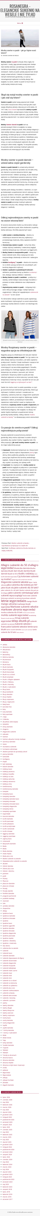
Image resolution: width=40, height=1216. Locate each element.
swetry (5, 1003)
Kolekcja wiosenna (9, 781)
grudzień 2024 (7, 1145)
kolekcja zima (7, 784)
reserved (6, 901)
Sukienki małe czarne (10, 971)
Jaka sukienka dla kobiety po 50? (22, 584)
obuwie (5, 864)
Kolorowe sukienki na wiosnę (11, 598)
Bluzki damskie (8, 667)
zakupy (5, 1078)
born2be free (7, 707)
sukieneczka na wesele (10, 948)
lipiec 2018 (6, 1192)
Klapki (5, 762)
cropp (5, 717)
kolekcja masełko (8, 774)
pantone (5, 873)
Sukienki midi (7, 976)
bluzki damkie (24, 570)
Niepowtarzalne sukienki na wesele (15, 861)
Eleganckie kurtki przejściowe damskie (22, 579)
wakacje (5, 1070)
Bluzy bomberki (8, 692)
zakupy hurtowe (8, 1080)
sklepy (5, 911)
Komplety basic (8, 794)
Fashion (5, 737)
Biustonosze (7, 660)
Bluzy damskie (7, 694)
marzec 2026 (7, 1107)
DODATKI (6, 724)
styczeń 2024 (7, 1172)
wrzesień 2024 (7, 1152)
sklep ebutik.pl (20, 621)
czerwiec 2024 (7, 1159)
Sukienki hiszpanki (9, 966)
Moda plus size (8, 856)
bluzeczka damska (22, 568)
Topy (4, 1040)
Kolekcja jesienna (8, 771)
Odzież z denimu (8, 871)
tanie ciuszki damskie (13, 630)
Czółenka (6, 719)
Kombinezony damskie (10, 789)
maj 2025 (6, 1132)
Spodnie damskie (8, 928)
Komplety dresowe (9, 801)
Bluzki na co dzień (9, 674)
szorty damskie (8, 1020)
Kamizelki (6, 757)
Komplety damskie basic (11, 799)
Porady (5, 888)
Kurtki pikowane (8, 824)
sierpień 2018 (7, 1189)
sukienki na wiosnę (7, 624)
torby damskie (7, 1043)
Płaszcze (5, 881)
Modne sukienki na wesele (11, 55)
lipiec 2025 (6, 1127)
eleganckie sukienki (9, 732)
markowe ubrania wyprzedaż (18, 609)
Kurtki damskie (8, 819)
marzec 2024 (7, 1167)
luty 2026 (6, 1110)
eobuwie (5, 734)
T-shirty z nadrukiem (10, 1033)
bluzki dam (13, 571)
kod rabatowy (7, 764)
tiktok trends (7, 1038)
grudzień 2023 (7, 1174)
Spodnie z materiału (9, 943)
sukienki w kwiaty (8, 993)
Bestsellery (6, 655)
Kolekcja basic (7, 769)
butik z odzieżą (26, 573)
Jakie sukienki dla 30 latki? (26, 587)
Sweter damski (11, 125)
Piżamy (5, 878)
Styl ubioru (6, 946)
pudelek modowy (8, 898)
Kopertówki (6, 814)
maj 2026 (6, 1102)
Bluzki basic (7, 664)
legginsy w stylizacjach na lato (21, 382)
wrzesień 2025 (7, 1122)
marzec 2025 (7, 1137)
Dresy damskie (8, 727)
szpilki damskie (8, 1028)
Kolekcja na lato (8, 776)
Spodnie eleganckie (9, 933)
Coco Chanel (12, 110)
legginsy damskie (8, 834)
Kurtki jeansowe (8, 821)
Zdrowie (5, 1083)
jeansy (32, 452)
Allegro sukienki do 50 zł (15, 565)
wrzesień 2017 (7, 1199)
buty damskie (7, 712)
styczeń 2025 (7, 1142)
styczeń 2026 (7, 1112)
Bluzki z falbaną (8, 682)
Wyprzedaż (6, 1073)
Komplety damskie (9, 796)
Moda (4, 846)
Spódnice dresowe (9, 918)
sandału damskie (8, 906)
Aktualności (6, 650)
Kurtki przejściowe (9, 826)
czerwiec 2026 (7, 1100)
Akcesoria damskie (9, 647)
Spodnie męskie (8, 938)
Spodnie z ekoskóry (9, 941)
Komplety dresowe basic (11, 804)
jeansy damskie (8, 754)
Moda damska (7, 851)
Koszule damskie (8, 816)
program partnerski (9, 896)
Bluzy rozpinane (8, 699)
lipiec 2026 (6, 1097)
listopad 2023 (7, 1177)
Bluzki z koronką (8, 684)
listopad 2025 (7, 1117)
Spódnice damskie (9, 916)
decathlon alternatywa (10, 722)
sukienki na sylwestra (10, 985)
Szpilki (5, 1025)
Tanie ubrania (20, 632)
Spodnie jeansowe (9, 936)
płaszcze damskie (9, 883)
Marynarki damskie (9, 844)
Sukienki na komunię (10, 983)
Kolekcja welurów (8, 779)
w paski (14, 62)
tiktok (4, 1035)
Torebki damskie (8, 1045)
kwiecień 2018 (7, 1194)
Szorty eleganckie (8, 1023)
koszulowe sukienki (29, 598)
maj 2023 (6, 1184)
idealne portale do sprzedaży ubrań (15, 752)
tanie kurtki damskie (27, 629)
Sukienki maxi (7, 973)
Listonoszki (6, 841)
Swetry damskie (8, 1005)
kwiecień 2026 (7, 1105)
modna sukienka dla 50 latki (11, 612)
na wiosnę (32, 272)
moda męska (7, 854)
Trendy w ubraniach (9, 1055)
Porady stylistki (8, 891)
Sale (4, 903)
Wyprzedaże (7, 1075)
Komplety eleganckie (10, 806)
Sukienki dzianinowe (10, 961)
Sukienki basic (7, 953)
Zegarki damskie (8, 1085)
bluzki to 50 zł (13, 573)
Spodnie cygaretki (9, 926)
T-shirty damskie (8, 1030)
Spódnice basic (8, 913)
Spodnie (5, 921)
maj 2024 (6, 1162)
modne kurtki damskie (29, 612)
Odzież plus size (8, 869)
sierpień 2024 (7, 1154)
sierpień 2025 (7, 1125)
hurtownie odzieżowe (10, 749)
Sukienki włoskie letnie (22, 626)
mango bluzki (31, 601)
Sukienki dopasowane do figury (13, 958)
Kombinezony (7, 786)
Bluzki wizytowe (8, 677)
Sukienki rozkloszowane (11, 990)
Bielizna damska (8, 657)
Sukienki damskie (8, 956)
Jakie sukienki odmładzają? (21, 592)
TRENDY (5, 1050)
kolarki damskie (8, 767)
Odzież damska (8, 866)
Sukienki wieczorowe (10, 995)
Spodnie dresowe (8, 931)
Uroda (5, 1068)
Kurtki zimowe (7, 831)
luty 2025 (6, 1140)
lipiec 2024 (6, 1157)
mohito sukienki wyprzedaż (14, 615)
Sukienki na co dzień (10, 980)
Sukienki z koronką (9, 998)
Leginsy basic (7, 839)
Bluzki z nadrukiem (9, 687)
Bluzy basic (6, 689)
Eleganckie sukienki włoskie (14, 582)
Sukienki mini (7, 978)
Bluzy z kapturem (8, 702)
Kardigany (6, 759)
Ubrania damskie (8, 1060)
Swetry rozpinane (9, 1015)
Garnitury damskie (9, 742)
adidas (5, 645)
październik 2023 (8, 1179)
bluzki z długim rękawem (11, 679)
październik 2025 (8, 1120)
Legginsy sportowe (9, 836)
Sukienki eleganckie (9, 963)
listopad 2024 (7, 1147)
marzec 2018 (7, 1197)
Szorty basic (7, 1018)
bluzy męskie (7, 697)
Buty (4, 709)
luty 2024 (6, 1169)
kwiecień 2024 (7, 1164)
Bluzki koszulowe (8, 672)
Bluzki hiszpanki (8, 669)
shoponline (6, 908)
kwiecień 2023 (7, 1187)
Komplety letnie (8, 809)
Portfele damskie (8, 893)
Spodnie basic (7, 923)
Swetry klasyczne (8, 1010)
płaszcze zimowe (8, 886)
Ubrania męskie (8, 1063)
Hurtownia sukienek (9, 747)
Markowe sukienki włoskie (24, 606)
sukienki (33, 621)
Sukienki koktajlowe (9, 968)
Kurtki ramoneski (8, 829)
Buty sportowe (7, 714)
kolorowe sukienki (30, 595)
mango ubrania (9, 603)
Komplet (5, 791)
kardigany (11, 262)
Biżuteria (6, 662)
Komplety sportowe (9, 811)
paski (4, 876)
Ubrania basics (8, 1058)
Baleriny (5, 652)
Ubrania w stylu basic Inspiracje (14, 1065)
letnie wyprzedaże (13, 601)
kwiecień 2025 (7, 1135)
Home (5, 744)
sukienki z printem (9, 1000)
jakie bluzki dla (7, 587)
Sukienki (5, 951)
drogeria (5, 729)
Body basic (6, 704)
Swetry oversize (8, 1013)
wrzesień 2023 (7, 1182)
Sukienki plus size (9, 988)
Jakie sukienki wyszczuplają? (19, 594)
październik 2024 (8, 1149)
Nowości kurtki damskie (7, 618)
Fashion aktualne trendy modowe (14, 739)
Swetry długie (7, 1008)
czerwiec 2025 (7, 1130)
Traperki (5, 1048)
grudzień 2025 (7, 1115)
